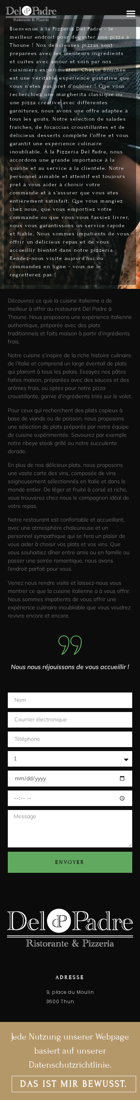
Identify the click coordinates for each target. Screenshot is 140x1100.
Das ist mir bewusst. (74, 1084)
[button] (131, 13)
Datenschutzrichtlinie (69, 1064)
